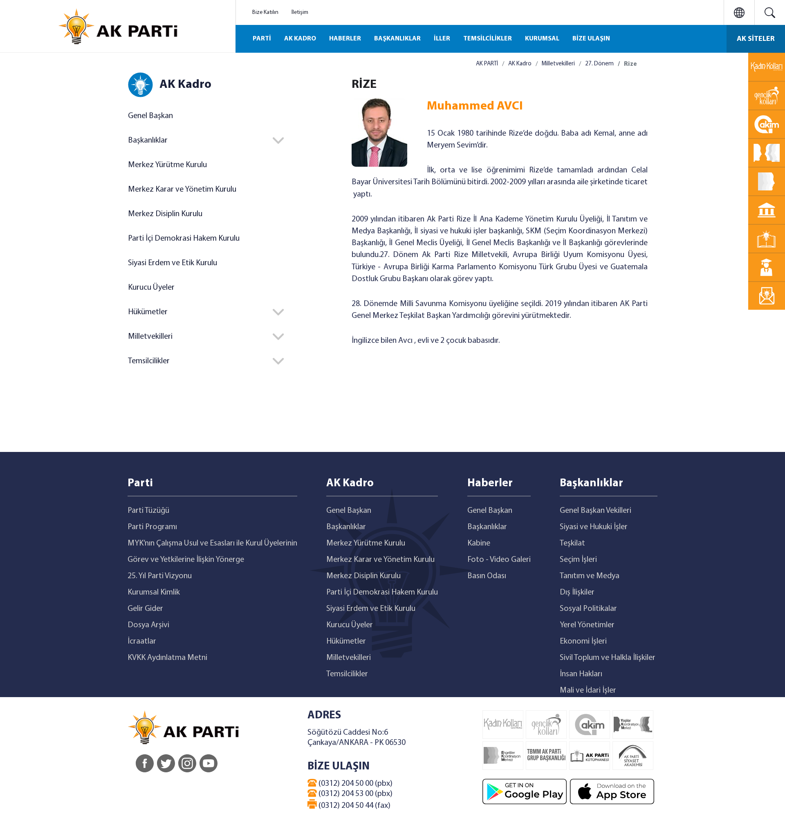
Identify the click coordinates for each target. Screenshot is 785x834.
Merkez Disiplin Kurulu (165, 214)
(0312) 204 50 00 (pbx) (354, 784)
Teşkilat (572, 543)
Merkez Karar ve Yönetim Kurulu (182, 190)
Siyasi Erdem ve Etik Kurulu (172, 263)
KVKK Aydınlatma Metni (167, 658)
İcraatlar (142, 641)
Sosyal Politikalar (588, 609)
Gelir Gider (145, 609)
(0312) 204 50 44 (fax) (353, 806)
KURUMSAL (542, 39)
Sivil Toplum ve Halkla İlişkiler (607, 658)
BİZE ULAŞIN (591, 39)
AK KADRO (300, 39)
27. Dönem (599, 64)
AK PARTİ (487, 64)
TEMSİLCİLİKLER (487, 39)
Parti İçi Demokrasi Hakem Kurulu (184, 239)
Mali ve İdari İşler (588, 690)
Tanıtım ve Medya (589, 576)
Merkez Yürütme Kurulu (167, 165)
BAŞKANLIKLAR (397, 39)
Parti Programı (152, 527)
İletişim (300, 12)
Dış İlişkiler (577, 592)
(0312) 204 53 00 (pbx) (354, 794)
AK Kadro (520, 64)
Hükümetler (346, 641)
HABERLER (345, 39)
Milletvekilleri (558, 64)
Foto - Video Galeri (499, 560)
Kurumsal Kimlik (154, 592)
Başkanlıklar (346, 527)
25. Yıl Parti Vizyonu (160, 576)
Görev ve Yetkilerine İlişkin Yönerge (186, 560)
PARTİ (262, 39)
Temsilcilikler (347, 674)
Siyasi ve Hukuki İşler (594, 527)
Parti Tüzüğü (148, 511)
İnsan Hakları (581, 674)
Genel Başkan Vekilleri (595, 511)
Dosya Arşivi (148, 625)
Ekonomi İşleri (583, 641)
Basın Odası (486, 576)
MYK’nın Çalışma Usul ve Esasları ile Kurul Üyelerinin (212, 543)
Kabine (478, 543)
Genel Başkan (150, 116)
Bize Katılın (265, 12)
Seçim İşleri (578, 560)
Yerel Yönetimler (587, 625)
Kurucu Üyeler (151, 288)
